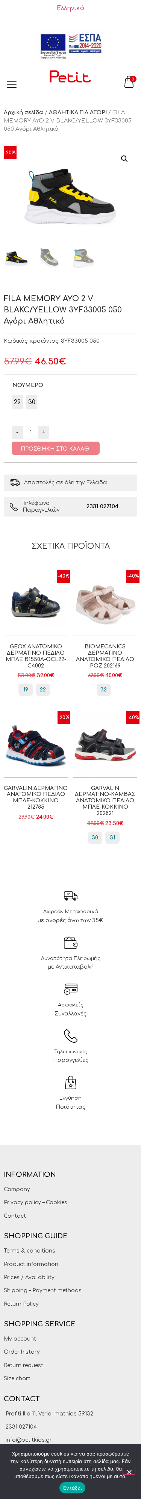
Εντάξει (72, 1488)
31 (112, 838)
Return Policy (21, 1304)
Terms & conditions (29, 1251)
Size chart (17, 1378)
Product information (31, 1264)
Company (17, 1189)
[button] (124, 159)
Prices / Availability (29, 1277)
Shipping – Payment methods (43, 1290)
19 (25, 690)
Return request (23, 1365)
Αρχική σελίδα (23, 112)
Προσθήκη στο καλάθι (56, 449)
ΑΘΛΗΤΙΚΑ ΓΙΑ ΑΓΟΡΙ (78, 112)
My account (20, 1339)
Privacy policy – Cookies (35, 1202)
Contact (15, 1216)
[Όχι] (129, 1471)
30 (95, 838)
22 (43, 690)
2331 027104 (102, 506)
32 (103, 690)
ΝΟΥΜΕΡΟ (27, 385)
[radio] (17, 402)
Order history (22, 1352)
